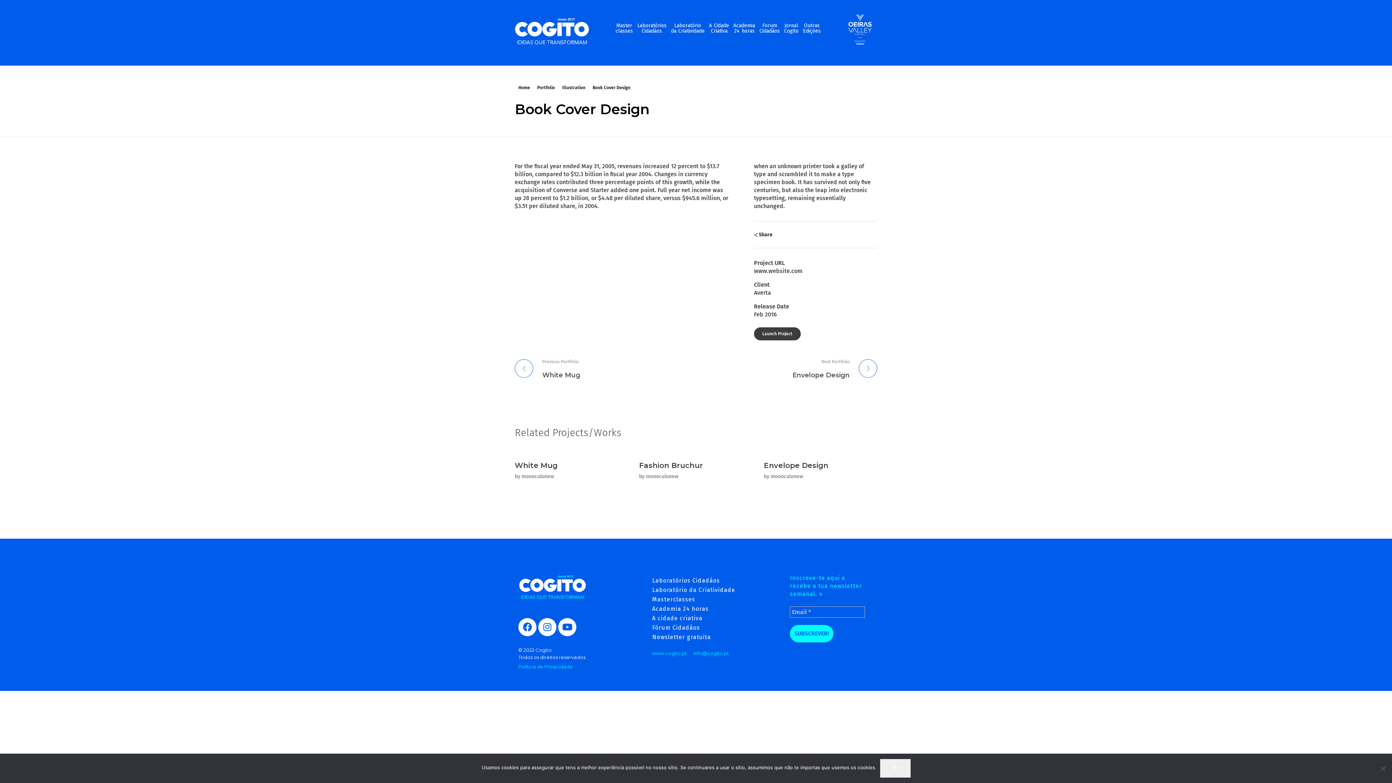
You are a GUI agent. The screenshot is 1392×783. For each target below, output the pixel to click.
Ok (895, 768)
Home (524, 87)
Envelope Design (796, 465)
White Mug (536, 465)
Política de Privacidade (545, 667)
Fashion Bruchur (671, 465)
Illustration (573, 87)
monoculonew (538, 476)
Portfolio (546, 87)
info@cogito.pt (711, 653)
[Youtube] (567, 627)
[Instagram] (547, 627)
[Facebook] (527, 627)
